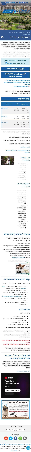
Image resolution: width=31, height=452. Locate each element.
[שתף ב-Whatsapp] (20, 438)
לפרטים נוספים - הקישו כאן (23, 371)
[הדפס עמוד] (25, 438)
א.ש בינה (14, 450)
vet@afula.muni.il (25, 147)
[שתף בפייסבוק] (15, 438)
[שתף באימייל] (6, 438)
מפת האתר (28, 444)
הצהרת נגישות (13, 444)
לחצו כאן (9, 63)
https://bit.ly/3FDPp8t (18, 258)
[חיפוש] (27, 2)
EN (7, 2)
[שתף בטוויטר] (11, 438)
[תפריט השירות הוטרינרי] (2, 37)
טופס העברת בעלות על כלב (21, 86)
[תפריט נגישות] (4, 3)
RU (10, 2)
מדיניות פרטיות (21, 444)
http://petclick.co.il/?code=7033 (11, 296)
